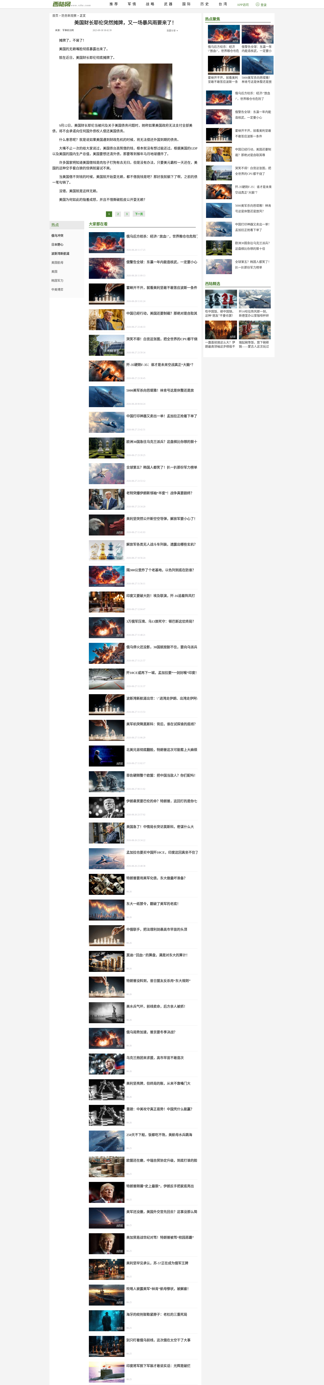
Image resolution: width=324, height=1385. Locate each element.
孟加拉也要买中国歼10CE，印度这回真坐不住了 (162, 852)
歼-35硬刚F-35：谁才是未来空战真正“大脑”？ (160, 365)
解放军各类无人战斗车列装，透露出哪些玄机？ (161, 544)
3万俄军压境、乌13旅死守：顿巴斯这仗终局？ (161, 621)
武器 (169, 4)
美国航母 (57, 262)
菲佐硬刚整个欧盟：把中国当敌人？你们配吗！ (161, 775)
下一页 (139, 214)
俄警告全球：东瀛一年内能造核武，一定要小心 (257, 51)
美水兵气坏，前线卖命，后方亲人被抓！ (156, 1006)
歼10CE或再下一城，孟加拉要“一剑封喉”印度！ (162, 673)
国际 (187, 4)
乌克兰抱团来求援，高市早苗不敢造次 (155, 1058)
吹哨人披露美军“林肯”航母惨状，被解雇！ (158, 1289)
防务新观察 (69, 15)
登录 (264, 5)
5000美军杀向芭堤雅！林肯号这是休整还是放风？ (257, 81)
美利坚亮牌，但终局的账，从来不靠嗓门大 (158, 1083)
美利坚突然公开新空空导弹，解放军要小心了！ (161, 519)
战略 (151, 4)
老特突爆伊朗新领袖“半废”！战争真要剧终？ (160, 493)
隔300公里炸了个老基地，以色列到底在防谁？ (161, 570)
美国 (54, 271)
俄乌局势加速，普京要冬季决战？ (151, 1032)
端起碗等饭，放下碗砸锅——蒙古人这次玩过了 (254, 346)
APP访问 (243, 4)
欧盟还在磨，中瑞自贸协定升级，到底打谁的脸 (161, 1160)
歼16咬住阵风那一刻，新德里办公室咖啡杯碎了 (254, 315)
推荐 (114, 4)
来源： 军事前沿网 (64, 30)
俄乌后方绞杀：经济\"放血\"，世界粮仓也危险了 (223, 51)
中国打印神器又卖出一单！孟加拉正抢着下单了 (161, 416)
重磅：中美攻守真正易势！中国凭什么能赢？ (160, 1109)
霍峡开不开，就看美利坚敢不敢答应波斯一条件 (223, 81)
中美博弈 (57, 289)
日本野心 (57, 244)
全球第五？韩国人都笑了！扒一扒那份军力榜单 (161, 467)
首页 (55, 15)
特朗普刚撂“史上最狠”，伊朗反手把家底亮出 (160, 1186)
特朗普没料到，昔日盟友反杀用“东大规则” (158, 981)
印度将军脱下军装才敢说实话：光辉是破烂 (158, 1366)
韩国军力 (57, 280)
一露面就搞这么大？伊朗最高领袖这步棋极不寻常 (220, 346)
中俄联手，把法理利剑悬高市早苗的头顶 (156, 929)
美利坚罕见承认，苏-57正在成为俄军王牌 (157, 1263)
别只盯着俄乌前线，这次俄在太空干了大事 (158, 1340)
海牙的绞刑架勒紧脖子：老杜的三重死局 (156, 1314)
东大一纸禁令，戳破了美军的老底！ (153, 904)
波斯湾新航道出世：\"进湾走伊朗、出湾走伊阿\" (163, 698)
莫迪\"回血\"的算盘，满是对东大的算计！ (157, 955)
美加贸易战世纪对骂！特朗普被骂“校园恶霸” (160, 1237)
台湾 (223, 4)
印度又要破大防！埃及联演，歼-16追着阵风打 (160, 596)
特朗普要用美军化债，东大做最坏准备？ (156, 878)
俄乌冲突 (57, 235)
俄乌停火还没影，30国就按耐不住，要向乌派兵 (161, 647)
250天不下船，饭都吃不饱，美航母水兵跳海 (159, 1135)
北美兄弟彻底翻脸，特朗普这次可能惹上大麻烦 (161, 750)
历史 (205, 4)
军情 (132, 4)
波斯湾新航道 (60, 253)
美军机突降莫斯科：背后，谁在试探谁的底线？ (161, 724)
